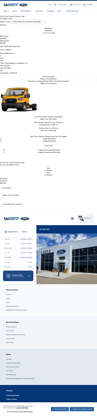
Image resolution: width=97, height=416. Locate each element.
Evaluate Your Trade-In (48, 125)
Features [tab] (3, 181)
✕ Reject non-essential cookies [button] (82, 409)
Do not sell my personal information (20, 412)
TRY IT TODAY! (6, 50)
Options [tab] (3, 183)
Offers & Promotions (48, 83)
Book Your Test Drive (48, 119)
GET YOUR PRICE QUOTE (10, 46)
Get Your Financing (48, 130)
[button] (49, 5)
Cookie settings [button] (22, 408)
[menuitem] (6, 11)
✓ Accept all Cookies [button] (60, 409)
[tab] (48, 25)
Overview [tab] (3, 178)
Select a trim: (5, 22)
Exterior (3, 25)
